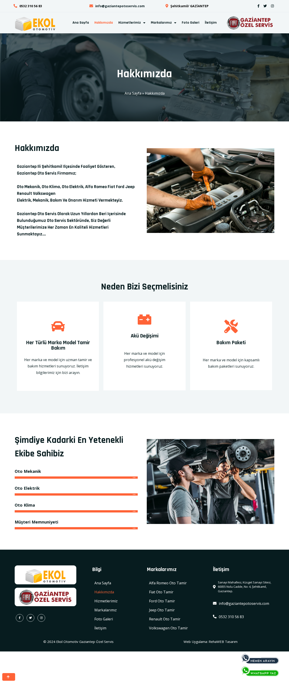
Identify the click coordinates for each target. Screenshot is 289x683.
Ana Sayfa (133, 93)
